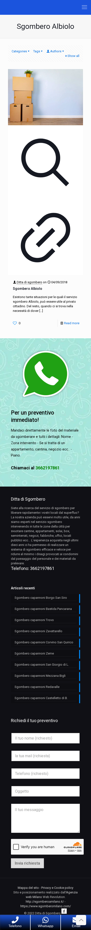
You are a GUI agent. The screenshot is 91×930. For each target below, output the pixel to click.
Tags (36, 51)
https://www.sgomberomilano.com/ (45, 906)
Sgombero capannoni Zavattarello (38, 631)
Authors (55, 51)
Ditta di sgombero (29, 282)
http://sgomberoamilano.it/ (45, 901)
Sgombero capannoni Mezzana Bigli (40, 676)
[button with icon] (64, 911)
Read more (71, 323)
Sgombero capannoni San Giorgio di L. (42, 664)
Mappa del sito (28, 888)
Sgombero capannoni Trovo (34, 620)
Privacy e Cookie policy (57, 888)
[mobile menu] (84, 7)
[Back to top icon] (81, 920)
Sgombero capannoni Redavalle (37, 687)
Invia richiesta (27, 863)
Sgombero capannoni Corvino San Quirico (44, 642)
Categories (19, 51)
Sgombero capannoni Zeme (34, 653)
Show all (73, 56)
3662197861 (42, 568)
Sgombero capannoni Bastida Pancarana (43, 609)
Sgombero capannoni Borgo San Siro (41, 597)
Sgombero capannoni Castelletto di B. (41, 698)
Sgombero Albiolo (27, 289)
